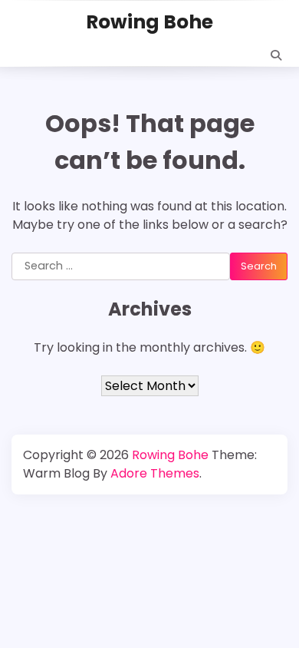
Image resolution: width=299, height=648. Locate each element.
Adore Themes (154, 473)
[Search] (276, 55)
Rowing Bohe (149, 21)
